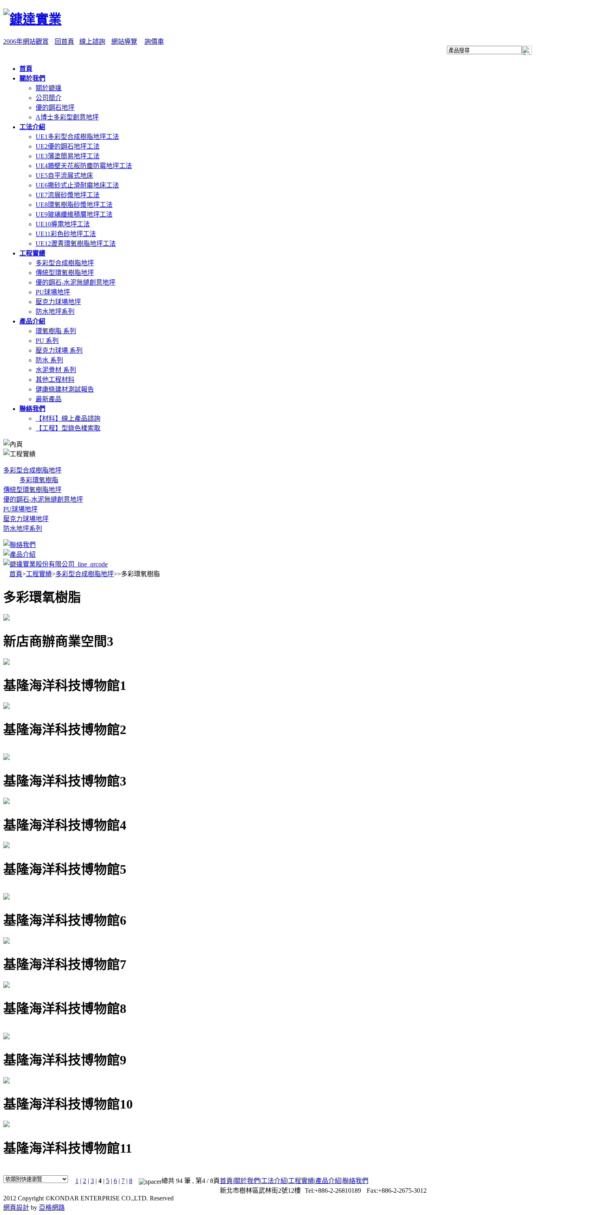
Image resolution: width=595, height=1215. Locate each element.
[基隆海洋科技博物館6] (6, 897)
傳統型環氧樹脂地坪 (65, 272)
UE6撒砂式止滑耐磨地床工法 (77, 185)
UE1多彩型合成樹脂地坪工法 (77, 136)
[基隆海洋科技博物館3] (6, 757)
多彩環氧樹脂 (38, 480)
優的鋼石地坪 (55, 107)
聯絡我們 (355, 1180)
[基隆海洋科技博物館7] (6, 941)
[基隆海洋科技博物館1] (6, 662)
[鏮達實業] (32, 19)
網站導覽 (124, 41)
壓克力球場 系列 (59, 350)
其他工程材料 (55, 379)
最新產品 (49, 399)
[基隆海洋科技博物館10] (6, 1081)
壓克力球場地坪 (58, 301)
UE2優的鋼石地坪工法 (68, 146)
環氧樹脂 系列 (56, 331)
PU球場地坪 (53, 292)
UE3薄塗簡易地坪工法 (68, 156)
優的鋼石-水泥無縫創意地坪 (75, 282)
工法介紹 (274, 1180)
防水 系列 (49, 360)
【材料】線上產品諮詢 (68, 418)
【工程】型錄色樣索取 (68, 428)
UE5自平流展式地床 (64, 175)
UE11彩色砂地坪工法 (66, 233)
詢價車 (154, 41)
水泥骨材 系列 (56, 369)
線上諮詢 (92, 41)
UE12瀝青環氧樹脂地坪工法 (76, 243)
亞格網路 (52, 1207)
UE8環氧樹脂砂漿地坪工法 (74, 204)
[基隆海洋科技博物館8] (6, 985)
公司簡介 (49, 97)
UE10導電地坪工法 (63, 224)
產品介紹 (328, 1180)
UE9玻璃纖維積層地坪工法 (74, 214)
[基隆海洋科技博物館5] (6, 846)
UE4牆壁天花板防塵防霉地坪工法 (84, 165)
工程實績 (39, 573)
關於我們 (247, 1180)
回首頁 (64, 41)
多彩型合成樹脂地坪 (65, 263)
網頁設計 (16, 1207)
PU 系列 (47, 340)
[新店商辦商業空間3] (6, 618)
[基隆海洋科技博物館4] (6, 801)
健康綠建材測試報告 (65, 389)
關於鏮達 (49, 88)
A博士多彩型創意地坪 (67, 117)
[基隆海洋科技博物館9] (6, 1037)
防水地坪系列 (55, 311)
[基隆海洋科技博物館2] (6, 706)
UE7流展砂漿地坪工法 (68, 195)
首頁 (15, 573)
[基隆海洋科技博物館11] (6, 1124)
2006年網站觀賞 (26, 41)
